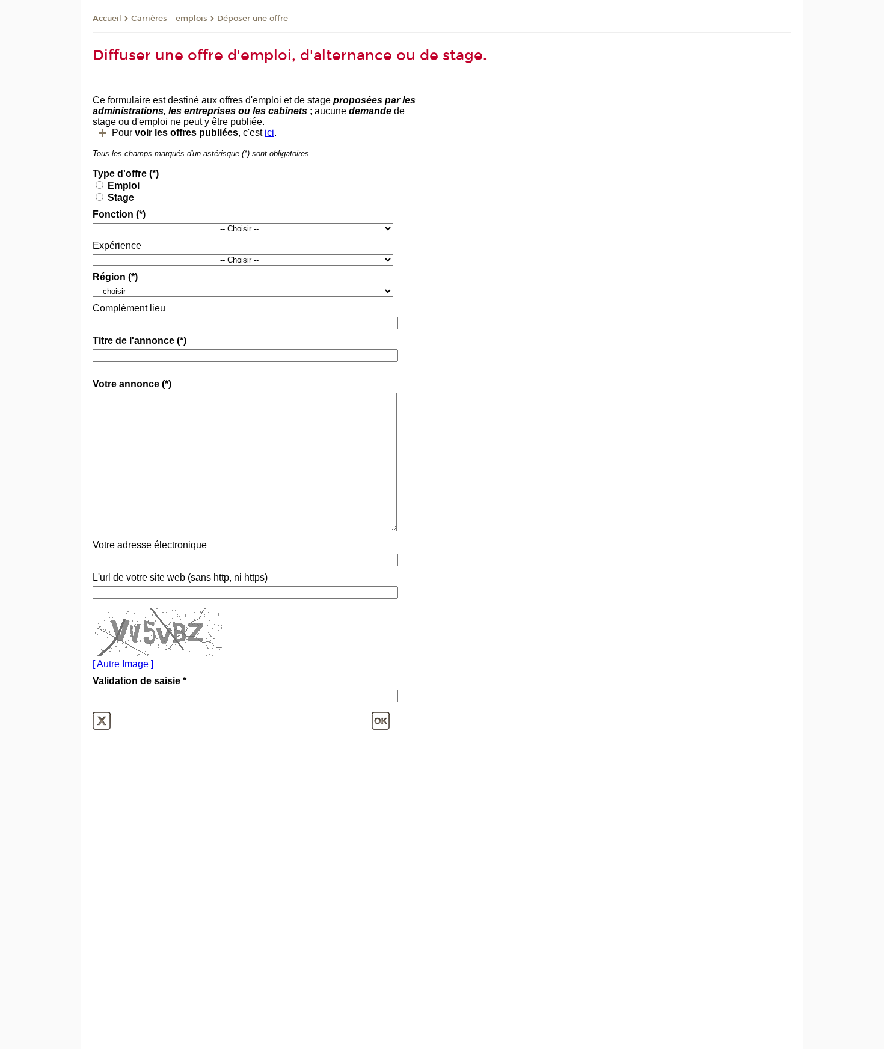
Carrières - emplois (169, 18)
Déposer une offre (252, 18)
